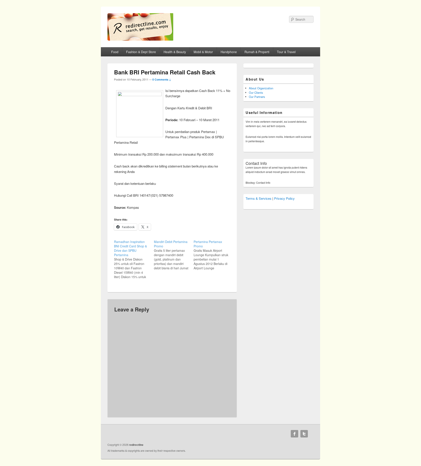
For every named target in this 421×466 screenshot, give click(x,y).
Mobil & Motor (203, 52)
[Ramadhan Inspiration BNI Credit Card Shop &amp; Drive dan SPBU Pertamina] (134, 259)
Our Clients (256, 92)
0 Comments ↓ (161, 79)
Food (114, 52)
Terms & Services (258, 198)
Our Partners (257, 97)
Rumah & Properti (256, 52)
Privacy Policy (284, 198)
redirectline (136, 445)
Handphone (229, 52)
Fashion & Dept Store (141, 52)
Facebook (294, 433)
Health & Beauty (175, 52)
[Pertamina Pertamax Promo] (214, 254)
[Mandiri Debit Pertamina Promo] (174, 254)
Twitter (304, 433)
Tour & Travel (286, 52)
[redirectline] (140, 39)
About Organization (261, 88)
